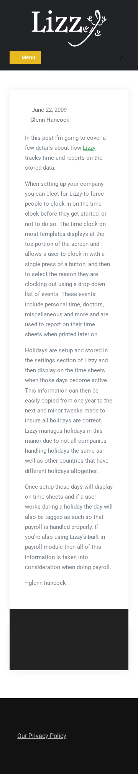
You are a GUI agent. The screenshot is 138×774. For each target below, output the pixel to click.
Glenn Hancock (49, 119)
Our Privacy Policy (41, 736)
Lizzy (89, 147)
